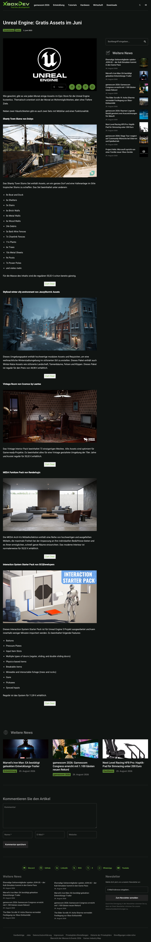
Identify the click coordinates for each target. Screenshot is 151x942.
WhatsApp (107, 868)
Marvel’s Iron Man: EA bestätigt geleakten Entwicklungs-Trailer (119, 74)
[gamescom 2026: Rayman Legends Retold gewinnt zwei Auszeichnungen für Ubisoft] (143, 114)
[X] (140, 5)
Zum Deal (50, 283)
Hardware (108, 771)
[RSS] (74, 868)
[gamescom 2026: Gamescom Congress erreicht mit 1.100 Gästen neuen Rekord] (143, 88)
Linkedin (64, 868)
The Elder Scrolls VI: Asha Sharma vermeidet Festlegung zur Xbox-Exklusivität (120, 100)
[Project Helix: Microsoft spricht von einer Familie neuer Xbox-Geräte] (143, 152)
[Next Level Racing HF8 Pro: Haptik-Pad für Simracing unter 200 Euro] (143, 127)
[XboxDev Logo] (16, 4)
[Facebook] (72, 87)
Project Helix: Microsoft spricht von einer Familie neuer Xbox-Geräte (120, 150)
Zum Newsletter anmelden (127, 897)
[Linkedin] (57, 868)
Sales (18, 30)
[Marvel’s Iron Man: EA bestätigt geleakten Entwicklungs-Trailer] (143, 76)
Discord (31, 868)
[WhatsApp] (92, 87)
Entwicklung (9, 30)
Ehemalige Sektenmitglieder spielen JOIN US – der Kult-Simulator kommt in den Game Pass (121, 62)
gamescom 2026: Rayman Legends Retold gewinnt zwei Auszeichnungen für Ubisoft (121, 113)
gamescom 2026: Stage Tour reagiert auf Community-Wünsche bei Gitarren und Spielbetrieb (121, 138)
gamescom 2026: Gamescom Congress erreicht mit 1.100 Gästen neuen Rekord (121, 87)
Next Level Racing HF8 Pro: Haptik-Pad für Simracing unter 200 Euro (120, 125)
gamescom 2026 (62, 774)
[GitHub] (41, 868)
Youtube (125, 868)
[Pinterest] (85, 87)
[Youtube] (146, 5)
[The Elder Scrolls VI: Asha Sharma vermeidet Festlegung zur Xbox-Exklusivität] (143, 101)
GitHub (47, 868)
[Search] (145, 41)
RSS (80, 868)
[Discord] (24, 868)
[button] (77, 935)
